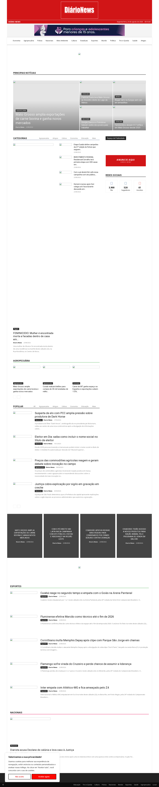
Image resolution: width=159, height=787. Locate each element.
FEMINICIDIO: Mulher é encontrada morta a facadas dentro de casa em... (33, 336)
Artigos (143, 40)
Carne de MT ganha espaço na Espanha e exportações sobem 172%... (85, 389)
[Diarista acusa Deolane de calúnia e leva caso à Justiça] (79, 732)
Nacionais (49, 40)
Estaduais (84, 40)
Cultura (74, 40)
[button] (149, 41)
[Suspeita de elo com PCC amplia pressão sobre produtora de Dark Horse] (22, 420)
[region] (32, 767)
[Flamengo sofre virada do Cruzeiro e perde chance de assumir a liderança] (23, 671)
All (34, 406)
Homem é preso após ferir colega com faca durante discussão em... (84, 186)
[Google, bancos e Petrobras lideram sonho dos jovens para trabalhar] (96, 118)
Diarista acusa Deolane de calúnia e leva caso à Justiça (42, 749)
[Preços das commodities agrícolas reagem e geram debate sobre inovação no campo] (22, 468)
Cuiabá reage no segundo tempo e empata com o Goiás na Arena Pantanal (86, 593)
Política (113, 40)
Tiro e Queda (124, 40)
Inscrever (140, 182)
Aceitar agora (43, 777)
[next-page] (18, 396)
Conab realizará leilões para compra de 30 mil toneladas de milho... (55, 389)
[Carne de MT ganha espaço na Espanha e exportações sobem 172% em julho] (86, 375)
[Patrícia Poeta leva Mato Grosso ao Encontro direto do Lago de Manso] (96, 93)
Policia (39, 40)
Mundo (104, 40)
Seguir (125, 182)
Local (155, 785)
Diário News (14, 22)
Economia (16, 40)
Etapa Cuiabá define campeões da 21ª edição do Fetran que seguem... (86, 147)
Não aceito (19, 777)
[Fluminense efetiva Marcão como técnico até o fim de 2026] (23, 624)
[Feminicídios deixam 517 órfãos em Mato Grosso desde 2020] (129, 118)
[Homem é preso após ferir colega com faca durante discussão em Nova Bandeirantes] (65, 276)
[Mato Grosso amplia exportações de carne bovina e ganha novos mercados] (46, 109)
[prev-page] (14, 396)
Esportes (94, 40)
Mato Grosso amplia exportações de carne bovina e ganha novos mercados (25, 389)
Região (16, 329)
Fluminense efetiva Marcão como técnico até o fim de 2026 (77, 616)
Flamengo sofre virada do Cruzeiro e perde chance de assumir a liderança (85, 664)
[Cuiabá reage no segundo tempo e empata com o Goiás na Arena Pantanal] (23, 600)
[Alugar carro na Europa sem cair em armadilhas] (129, 93)
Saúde (134, 40)
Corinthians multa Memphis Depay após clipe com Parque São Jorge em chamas (89, 640)
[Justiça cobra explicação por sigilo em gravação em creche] (22, 491)
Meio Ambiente (62, 40)
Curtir (111, 182)
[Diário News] (79, 10)
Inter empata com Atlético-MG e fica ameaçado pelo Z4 (74, 687)
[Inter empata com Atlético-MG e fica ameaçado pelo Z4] (23, 695)
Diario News (20, 127)
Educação (85, 138)
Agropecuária (29, 40)
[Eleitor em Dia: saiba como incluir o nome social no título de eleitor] (22, 444)
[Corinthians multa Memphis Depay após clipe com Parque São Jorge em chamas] (23, 648)
